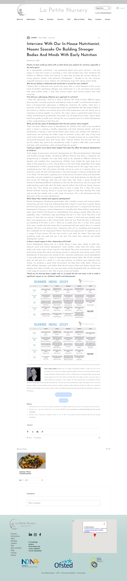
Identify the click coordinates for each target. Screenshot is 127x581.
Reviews (14, 541)
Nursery (14, 534)
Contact (14, 553)
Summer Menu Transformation (25, 473)
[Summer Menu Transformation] (31, 461)
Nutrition (30, 425)
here (100, 2)
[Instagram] (35, 535)
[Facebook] (40, 535)
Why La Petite (16, 548)
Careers (14, 543)
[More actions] (99, 38)
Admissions (15, 536)
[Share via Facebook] (28, 432)
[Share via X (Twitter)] (33, 432)
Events (13, 555)
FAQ (12, 546)
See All (108, 449)
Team (13, 539)
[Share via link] (42, 432)
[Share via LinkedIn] (37, 432)
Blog (12, 550)
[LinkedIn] (30, 535)
